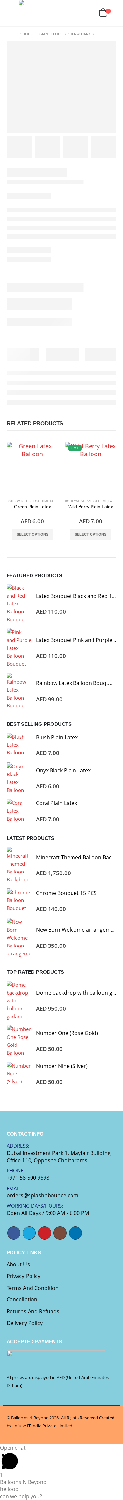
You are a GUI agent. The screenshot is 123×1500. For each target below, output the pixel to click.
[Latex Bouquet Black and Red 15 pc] (19, 603)
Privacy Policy (23, 1276)
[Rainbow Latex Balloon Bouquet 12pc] (19, 691)
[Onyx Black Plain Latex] (19, 778)
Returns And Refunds (33, 1311)
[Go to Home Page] (9, 34)
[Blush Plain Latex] (19, 745)
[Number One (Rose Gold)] (19, 1041)
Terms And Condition (33, 1287)
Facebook (13, 1233)
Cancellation (22, 1299)
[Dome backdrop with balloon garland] (19, 1000)
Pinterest (44, 1233)
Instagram (60, 1233)
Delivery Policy (25, 1323)
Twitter (29, 1233)
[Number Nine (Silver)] (19, 1074)
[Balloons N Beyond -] (32, 13)
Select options (32, 534)
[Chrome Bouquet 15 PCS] (19, 900)
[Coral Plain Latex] (19, 811)
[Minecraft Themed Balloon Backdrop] (19, 865)
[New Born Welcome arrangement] (19, 937)
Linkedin (75, 1233)
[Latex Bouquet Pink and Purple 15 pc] (19, 648)
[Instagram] (54, 13)
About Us (18, 1264)
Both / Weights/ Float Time (28, 501)
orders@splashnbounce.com (43, 1195)
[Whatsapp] (75, 13)
